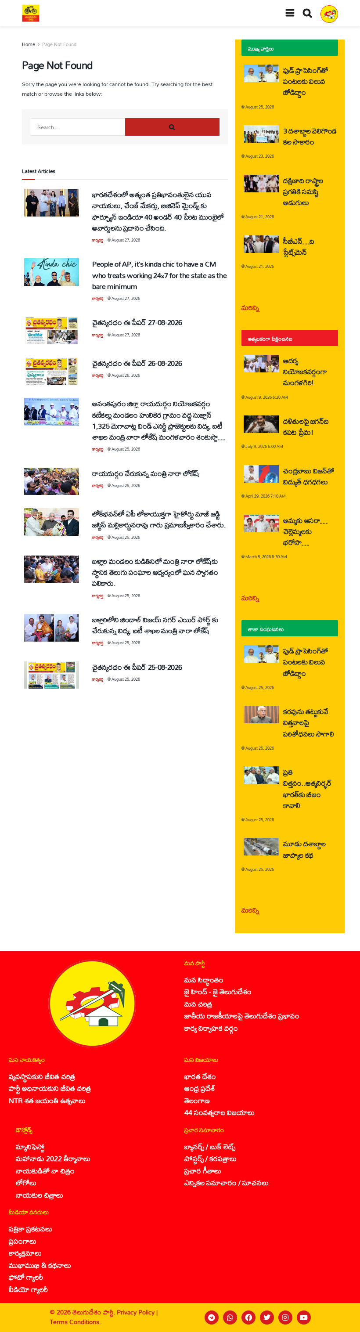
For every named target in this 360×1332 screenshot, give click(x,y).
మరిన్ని (250, 307)
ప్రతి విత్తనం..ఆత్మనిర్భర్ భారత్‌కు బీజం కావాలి (307, 788)
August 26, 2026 (126, 375)
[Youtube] (304, 1317)
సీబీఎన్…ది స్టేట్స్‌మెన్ (298, 246)
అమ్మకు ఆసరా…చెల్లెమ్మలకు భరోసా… (305, 531)
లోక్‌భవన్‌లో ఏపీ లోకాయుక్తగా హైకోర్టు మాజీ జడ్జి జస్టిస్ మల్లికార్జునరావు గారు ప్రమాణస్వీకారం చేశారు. (159, 519)
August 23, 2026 (259, 156)
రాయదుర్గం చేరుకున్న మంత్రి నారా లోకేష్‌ (145, 473)
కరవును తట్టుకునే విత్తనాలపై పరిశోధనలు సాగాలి (308, 722)
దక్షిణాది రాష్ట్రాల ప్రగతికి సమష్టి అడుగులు (303, 191)
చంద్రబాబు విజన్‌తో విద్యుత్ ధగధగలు (308, 476)
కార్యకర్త (97, 240)
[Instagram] (285, 1317)
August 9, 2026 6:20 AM (266, 397)
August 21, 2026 (259, 217)
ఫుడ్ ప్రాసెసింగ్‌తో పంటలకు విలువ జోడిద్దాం (305, 81)
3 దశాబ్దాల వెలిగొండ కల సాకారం (310, 136)
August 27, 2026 (126, 240)
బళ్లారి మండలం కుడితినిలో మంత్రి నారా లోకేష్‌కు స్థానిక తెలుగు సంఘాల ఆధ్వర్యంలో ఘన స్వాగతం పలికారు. (155, 572)
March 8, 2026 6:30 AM (266, 556)
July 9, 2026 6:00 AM (264, 446)
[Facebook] (248, 1317)
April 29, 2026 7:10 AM (265, 496)
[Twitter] (267, 1317)
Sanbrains (342, 1317)
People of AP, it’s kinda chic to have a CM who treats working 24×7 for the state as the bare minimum (159, 274)
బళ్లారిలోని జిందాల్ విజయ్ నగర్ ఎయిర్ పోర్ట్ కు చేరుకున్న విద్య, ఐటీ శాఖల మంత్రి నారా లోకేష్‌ (155, 625)
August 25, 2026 (126, 449)
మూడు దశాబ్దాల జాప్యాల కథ (304, 849)
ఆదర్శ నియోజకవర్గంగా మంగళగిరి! (305, 371)
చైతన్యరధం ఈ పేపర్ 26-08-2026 (137, 363)
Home (28, 44)
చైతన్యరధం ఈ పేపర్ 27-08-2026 (137, 322)
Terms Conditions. (75, 1321)
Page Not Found (59, 44)
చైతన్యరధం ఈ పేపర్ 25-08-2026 (137, 667)
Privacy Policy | (137, 1312)
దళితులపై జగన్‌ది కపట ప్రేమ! (305, 426)
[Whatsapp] (230, 1317)
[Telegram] (212, 1317)
